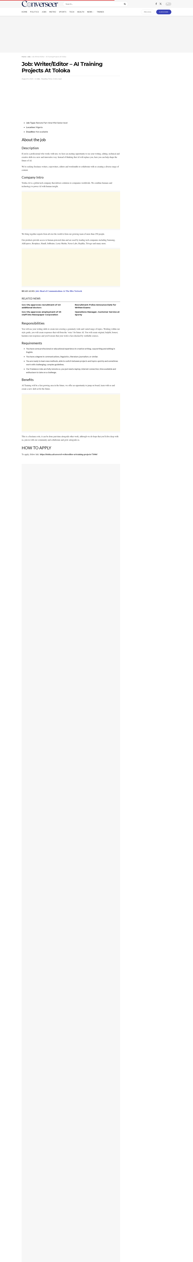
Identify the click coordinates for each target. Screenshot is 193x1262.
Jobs (44, 12)
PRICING (148, 12)
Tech (71, 12)
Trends (100, 12)
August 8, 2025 (27, 79)
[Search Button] (125, 4)
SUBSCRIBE (163, 12)
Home (24, 12)
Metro (52, 12)
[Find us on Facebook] (156, 4)
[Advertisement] (96, 34)
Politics (34, 12)
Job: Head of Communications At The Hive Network (58, 290)
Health (80, 12)
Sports (62, 12)
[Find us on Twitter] (160, 4)
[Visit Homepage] (40, 4)
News (89, 12)
